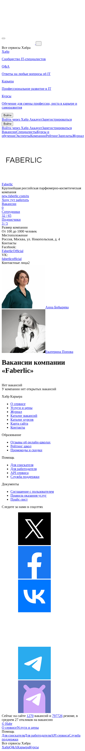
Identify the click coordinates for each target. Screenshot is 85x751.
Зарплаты (65, 136)
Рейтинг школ (20, 446)
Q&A (13, 747)
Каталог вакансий (23, 415)
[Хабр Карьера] (19, 43)
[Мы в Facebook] (34, 577)
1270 (30, 716)
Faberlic (7, 184)
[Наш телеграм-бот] (34, 712)
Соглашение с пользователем (32, 491)
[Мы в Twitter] (34, 544)
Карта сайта (19, 423)
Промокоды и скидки (26, 450)
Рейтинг (52, 136)
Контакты (17, 427)
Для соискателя (21, 465)
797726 (57, 716)
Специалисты (26, 132)
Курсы (34, 747)
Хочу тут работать (15, 200)
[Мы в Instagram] (34, 645)
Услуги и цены (21, 408)
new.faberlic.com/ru (15, 196)
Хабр (5, 747)
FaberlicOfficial (12, 251)
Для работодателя (23, 469)
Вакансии (9, 132)
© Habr (7, 723)
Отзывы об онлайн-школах (30, 442)
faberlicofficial (12, 259)
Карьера (23, 747)
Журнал (78, 136)
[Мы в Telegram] (34, 678)
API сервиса (19, 473)
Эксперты (22, 136)
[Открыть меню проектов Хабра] (3, 38)
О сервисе (18, 404)
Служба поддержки (24, 477)
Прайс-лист (19, 499)
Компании (38, 136)
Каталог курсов (22, 419)
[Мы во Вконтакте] (34, 611)
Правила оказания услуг (28, 495)
